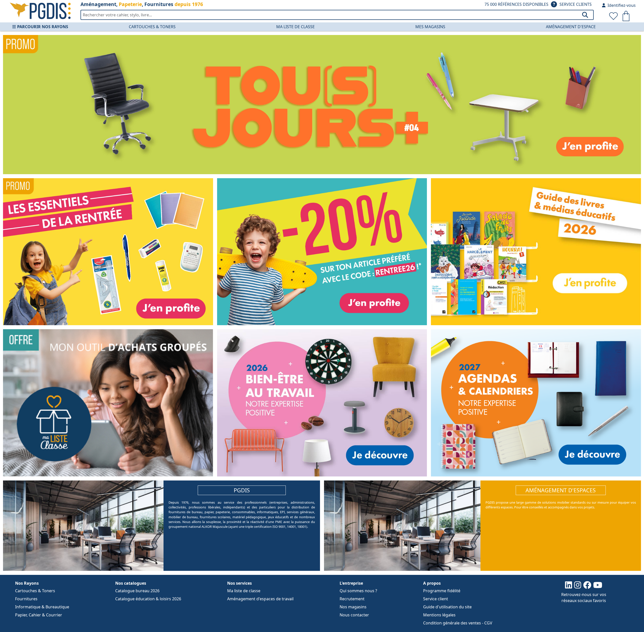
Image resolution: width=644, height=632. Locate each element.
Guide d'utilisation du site (447, 607)
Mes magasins (430, 26)
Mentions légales (439, 615)
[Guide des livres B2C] (536, 251)
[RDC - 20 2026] (322, 251)
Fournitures (26, 599)
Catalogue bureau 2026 (137, 590)
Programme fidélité (441, 590)
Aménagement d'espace (571, 26)
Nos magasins (353, 607)
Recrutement (352, 599)
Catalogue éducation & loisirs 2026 (148, 599)
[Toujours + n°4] (322, 104)
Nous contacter (354, 615)
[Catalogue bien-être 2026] (322, 402)
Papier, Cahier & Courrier (38, 615)
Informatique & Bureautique (42, 607)
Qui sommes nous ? (358, 590)
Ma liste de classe (295, 26)
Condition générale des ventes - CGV (457, 623)
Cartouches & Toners (152, 26)
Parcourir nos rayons (42, 26)
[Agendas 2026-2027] (536, 402)
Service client (435, 599)
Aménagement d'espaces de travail (260, 599)
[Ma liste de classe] (108, 402)
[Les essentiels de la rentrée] (108, 251)
